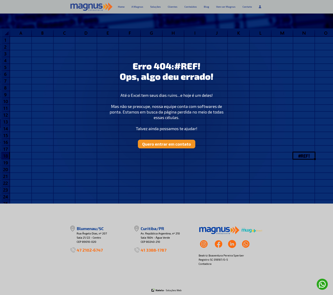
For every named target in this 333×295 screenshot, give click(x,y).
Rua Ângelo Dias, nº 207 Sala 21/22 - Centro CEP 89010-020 (92, 237)
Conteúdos (190, 6)
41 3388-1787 (153, 249)
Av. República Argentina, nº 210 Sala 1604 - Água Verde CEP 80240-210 (160, 237)
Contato (247, 6)
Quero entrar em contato (166, 143)
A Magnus (137, 6)
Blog (206, 6)
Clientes (172, 6)
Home (121, 6)
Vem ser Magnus (226, 6)
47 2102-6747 (90, 249)
